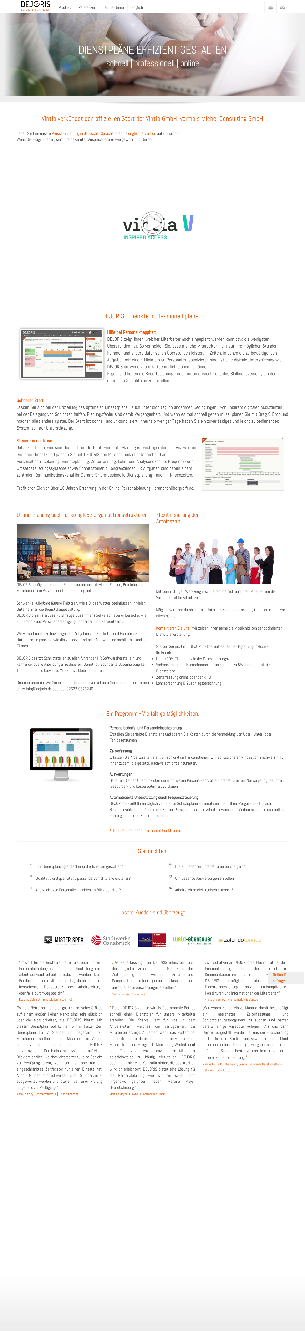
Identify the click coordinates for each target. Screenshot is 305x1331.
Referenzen (87, 7)
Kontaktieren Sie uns (172, 628)
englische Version (142, 133)
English (137, 7)
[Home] (36, 5)
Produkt (65, 7)
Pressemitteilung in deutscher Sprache (83, 133)
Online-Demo (113, 7)
